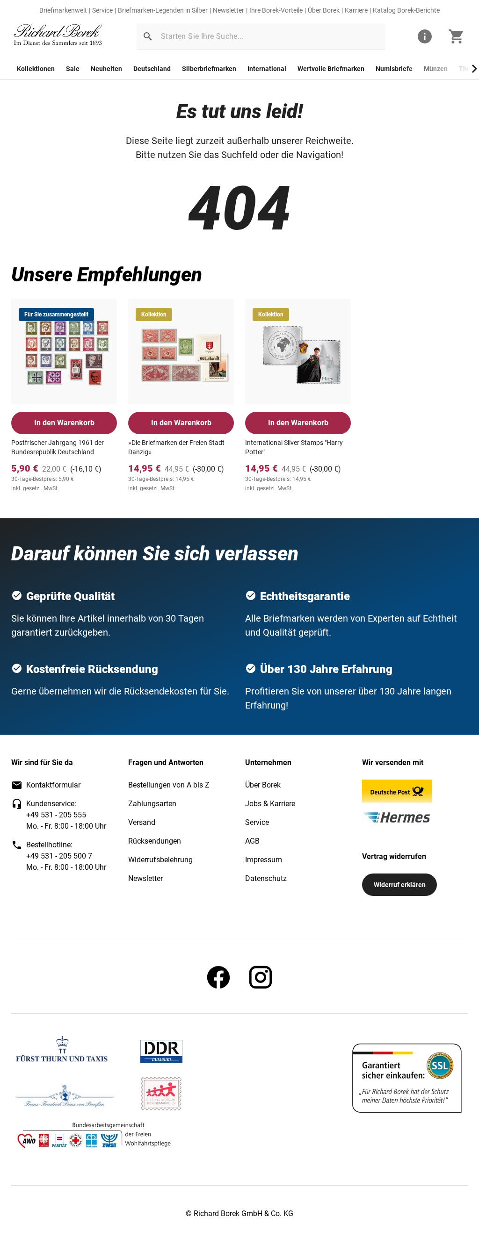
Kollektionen (36, 68)
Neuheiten (106, 68)
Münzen (436, 68)
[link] (58, 37)
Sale (73, 68)
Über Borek (324, 10)
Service (102, 10)
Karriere (356, 10)
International (266, 68)
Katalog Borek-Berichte (406, 10)
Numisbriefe (394, 68)
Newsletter (228, 10)
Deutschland (152, 68)
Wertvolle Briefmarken (331, 68)
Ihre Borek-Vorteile (276, 10)
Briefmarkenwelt (63, 10)
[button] (147, 36)
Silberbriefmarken (209, 68)
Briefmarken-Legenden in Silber (163, 10)
